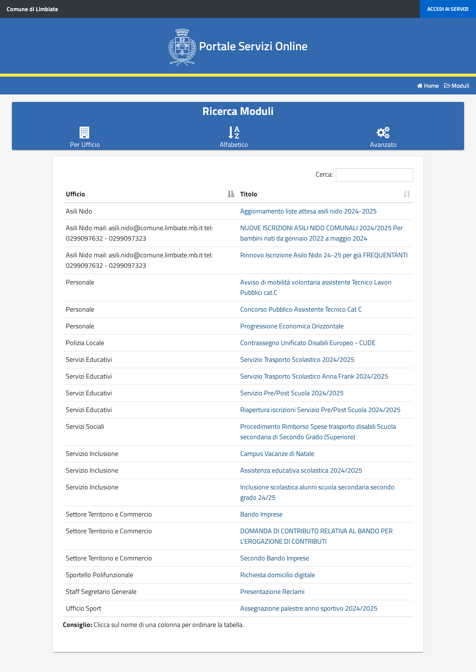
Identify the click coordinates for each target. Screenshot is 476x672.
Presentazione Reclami (272, 591)
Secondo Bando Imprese (274, 558)
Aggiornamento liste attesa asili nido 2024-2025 (308, 211)
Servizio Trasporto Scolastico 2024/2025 (297, 359)
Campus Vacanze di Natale (277, 453)
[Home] (183, 46)
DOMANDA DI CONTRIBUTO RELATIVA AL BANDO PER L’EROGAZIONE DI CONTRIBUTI (316, 536)
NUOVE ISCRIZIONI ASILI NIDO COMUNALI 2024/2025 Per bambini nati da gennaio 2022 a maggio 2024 (321, 233)
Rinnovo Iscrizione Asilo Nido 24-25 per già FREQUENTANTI (324, 255)
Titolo (248, 194)
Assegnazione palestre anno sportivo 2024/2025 (308, 608)
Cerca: (324, 174)
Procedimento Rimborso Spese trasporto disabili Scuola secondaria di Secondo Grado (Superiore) (318, 431)
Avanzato (383, 144)
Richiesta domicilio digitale (277, 575)
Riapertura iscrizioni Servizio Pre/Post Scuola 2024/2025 (320, 410)
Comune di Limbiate (32, 8)
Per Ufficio (85, 144)
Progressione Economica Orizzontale (292, 326)
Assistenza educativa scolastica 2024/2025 (301, 470)
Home (431, 86)
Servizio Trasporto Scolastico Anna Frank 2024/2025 (314, 376)
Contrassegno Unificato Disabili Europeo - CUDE (308, 343)
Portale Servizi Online (253, 46)
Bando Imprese (261, 514)
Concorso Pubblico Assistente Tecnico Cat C (301, 309)
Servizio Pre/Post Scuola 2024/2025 (292, 393)
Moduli (460, 86)
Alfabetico (234, 144)
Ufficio (75, 194)
